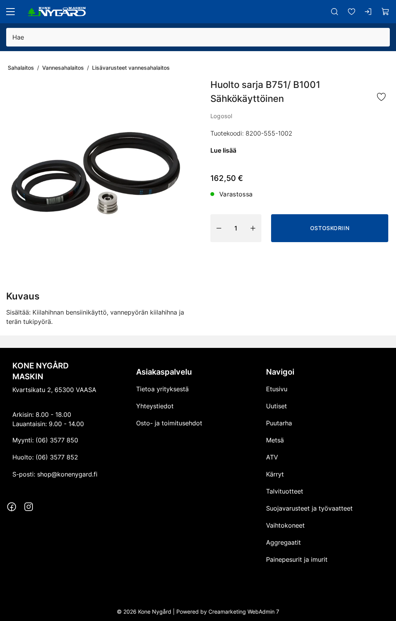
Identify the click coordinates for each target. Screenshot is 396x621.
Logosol (221, 116)
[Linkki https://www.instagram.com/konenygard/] (28, 506)
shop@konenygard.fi (67, 474)
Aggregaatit (283, 542)
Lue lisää (223, 150)
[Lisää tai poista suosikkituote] (381, 97)
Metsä (275, 440)
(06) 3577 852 (57, 457)
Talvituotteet (284, 491)
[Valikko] (10, 11)
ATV (272, 457)
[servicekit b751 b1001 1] (96, 173)
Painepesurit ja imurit (297, 559)
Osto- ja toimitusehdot (169, 423)
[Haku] (334, 11)
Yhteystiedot (155, 406)
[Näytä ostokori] (385, 11)
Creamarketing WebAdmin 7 (243, 611)
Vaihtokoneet (285, 525)
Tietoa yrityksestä (162, 389)
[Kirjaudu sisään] (368, 11)
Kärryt (275, 474)
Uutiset (276, 406)
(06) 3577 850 (57, 440)
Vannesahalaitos (63, 67)
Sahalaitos (21, 67)
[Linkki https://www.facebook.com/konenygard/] (11, 506)
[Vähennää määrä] (218, 228)
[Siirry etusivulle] (57, 11)
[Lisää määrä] (252, 228)
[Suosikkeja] (351, 11)
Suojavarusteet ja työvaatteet (309, 508)
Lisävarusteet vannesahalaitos (131, 67)
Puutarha (279, 423)
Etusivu (276, 389)
